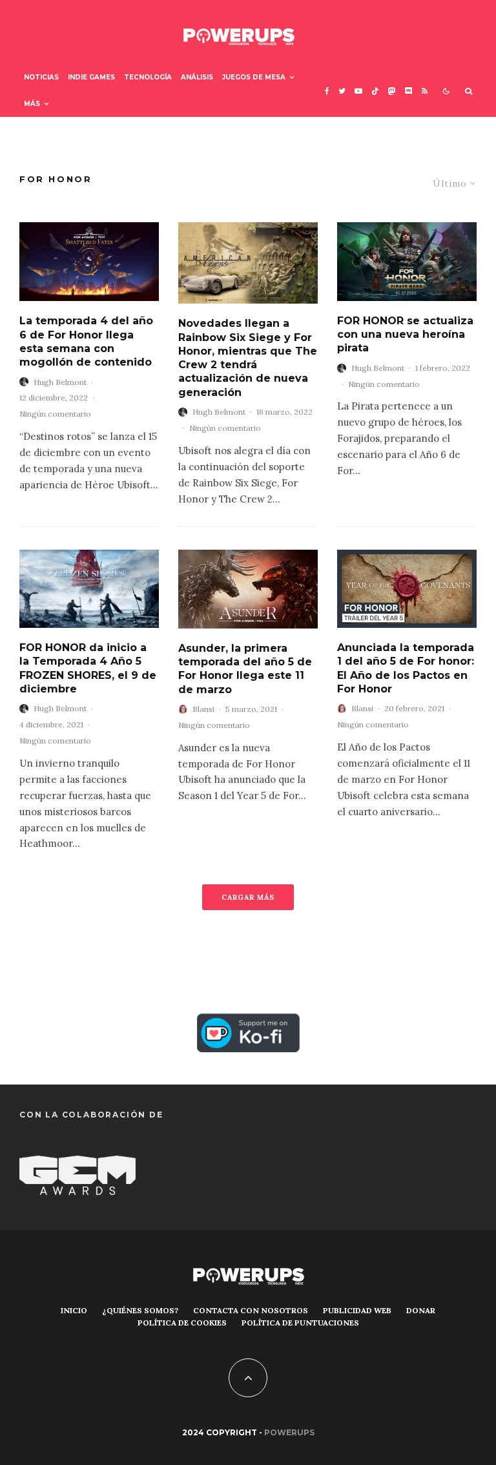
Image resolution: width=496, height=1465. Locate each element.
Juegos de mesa (253, 77)
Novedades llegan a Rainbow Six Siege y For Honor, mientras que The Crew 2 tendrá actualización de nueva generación (247, 358)
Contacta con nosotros (250, 1310)
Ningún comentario (55, 414)
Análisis (197, 77)
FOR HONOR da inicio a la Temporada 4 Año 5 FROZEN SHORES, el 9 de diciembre (87, 668)
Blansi (203, 709)
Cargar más (248, 897)
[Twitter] (342, 91)
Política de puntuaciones (300, 1322)
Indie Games (91, 77)
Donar (420, 1310)
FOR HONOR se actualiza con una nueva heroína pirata (405, 335)
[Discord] (408, 91)
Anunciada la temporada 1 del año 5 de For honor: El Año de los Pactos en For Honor (405, 668)
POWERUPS (289, 1432)
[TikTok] (375, 91)
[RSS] (424, 91)
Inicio (74, 1310)
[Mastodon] (392, 91)
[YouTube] (358, 91)
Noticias (41, 77)
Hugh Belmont (60, 382)
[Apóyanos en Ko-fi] (248, 1022)
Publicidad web (357, 1310)
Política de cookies (182, 1322)
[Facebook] (327, 91)
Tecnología (148, 77)
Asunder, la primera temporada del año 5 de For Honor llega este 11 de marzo (245, 669)
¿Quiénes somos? (140, 1310)
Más (32, 103)
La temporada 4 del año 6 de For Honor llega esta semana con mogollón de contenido (86, 341)
